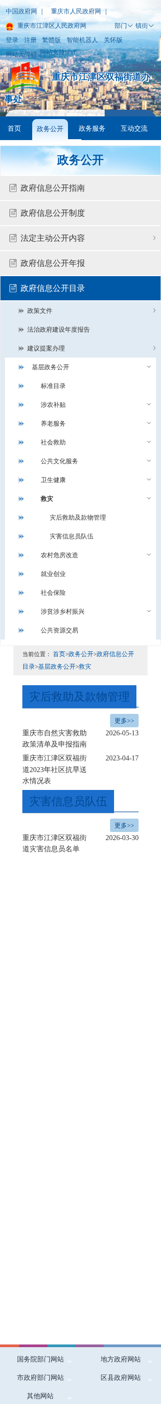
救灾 (47, 498)
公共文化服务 (59, 461)
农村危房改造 (59, 555)
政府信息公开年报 (53, 263)
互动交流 (134, 128)
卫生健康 (53, 480)
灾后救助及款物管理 (78, 517)
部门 (120, 25)
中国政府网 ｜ (25, 11)
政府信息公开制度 (53, 213)
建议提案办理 (46, 348)
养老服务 (53, 423)
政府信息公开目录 (53, 288)
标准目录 (53, 386)
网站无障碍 (21, 54)
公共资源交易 (59, 630)
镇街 (142, 25)
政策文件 (39, 310)
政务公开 (50, 128)
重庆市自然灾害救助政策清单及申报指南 (80, 738)
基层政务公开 (50, 367)
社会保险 (53, 592)
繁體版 (51, 40)
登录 (12, 40)
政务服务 (92, 128)
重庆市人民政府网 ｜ (80, 11)
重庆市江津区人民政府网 (51, 25)
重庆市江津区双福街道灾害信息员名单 (80, 843)
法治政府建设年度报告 (58, 329)
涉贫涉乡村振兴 (63, 611)
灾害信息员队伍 (71, 536)
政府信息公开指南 (53, 188)
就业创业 (53, 574)
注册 (30, 40)
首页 (14, 128)
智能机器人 (82, 40)
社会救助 (53, 442)
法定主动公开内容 (53, 238)
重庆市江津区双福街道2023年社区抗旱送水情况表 (80, 769)
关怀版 (113, 40)
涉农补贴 (53, 404)
